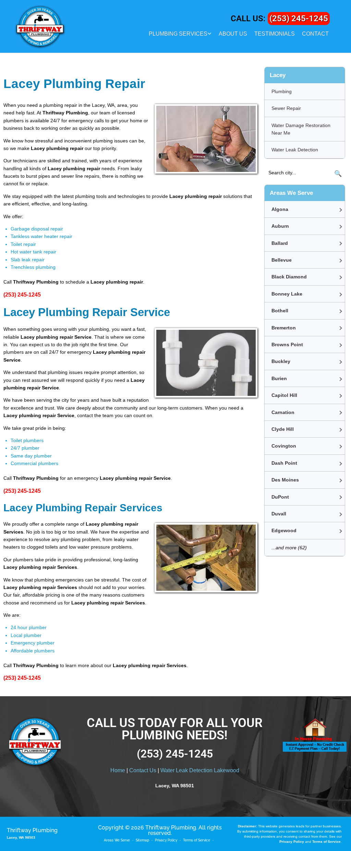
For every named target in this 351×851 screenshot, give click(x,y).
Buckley (280, 361)
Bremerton (283, 327)
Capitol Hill (284, 395)
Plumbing (281, 91)
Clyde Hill (282, 429)
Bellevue (281, 260)
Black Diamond (289, 276)
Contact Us (142, 770)
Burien (279, 378)
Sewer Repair (286, 108)
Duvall (278, 513)
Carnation (282, 412)
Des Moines (285, 480)
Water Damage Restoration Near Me (300, 129)
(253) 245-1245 (298, 18)
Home (117, 770)
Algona (279, 209)
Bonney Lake (286, 294)
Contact (315, 34)
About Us (233, 34)
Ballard (279, 243)
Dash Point (284, 463)
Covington (283, 446)
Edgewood (283, 530)
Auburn (280, 226)
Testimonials (274, 34)
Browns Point (287, 344)
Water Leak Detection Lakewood (199, 770)
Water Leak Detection (294, 149)
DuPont (280, 497)
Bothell (279, 310)
